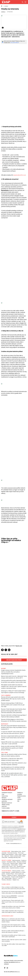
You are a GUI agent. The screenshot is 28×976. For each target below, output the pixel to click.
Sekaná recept (5, 866)
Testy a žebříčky (6, 695)
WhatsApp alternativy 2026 (14, 857)
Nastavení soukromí (7, 802)
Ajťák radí (6, 855)
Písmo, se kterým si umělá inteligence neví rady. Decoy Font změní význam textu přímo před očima (13, 888)
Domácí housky (5, 867)
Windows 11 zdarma (12, 875)
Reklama (4, 797)
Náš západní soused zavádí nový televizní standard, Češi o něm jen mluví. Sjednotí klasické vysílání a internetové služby (13, 686)
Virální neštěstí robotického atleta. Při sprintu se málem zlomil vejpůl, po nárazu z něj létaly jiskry (12, 911)
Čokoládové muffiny (11, 861)
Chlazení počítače (16, 870)
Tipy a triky (4, 752)
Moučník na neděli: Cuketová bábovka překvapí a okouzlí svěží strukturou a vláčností (13, 931)
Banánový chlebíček (21, 861)
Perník (10, 866)
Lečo (15, 866)
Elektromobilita (8, 878)
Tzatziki (20, 864)
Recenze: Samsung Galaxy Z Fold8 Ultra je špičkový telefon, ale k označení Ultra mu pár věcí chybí (12, 704)
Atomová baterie (6, 876)
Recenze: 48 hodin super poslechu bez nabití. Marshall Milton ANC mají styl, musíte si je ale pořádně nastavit (13, 698)
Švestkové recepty (21, 866)
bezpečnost (4, 724)
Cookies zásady (6, 808)
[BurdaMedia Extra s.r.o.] (10, 788)
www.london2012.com (19, 175)
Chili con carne (6, 863)
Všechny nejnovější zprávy (14, 660)
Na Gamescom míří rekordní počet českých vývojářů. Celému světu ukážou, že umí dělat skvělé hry (14, 892)
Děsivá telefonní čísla (16, 851)
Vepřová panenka (16, 860)
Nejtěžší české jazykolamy (8, 854)
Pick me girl (20, 852)
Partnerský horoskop (12, 852)
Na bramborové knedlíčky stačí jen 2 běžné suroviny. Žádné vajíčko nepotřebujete (14, 936)
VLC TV (20, 878)
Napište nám (19, 645)
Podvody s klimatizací (6, 879)
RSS (18, 801)
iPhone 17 (15, 878)
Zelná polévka (14, 864)
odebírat (14, 817)
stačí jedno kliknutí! (14, 42)
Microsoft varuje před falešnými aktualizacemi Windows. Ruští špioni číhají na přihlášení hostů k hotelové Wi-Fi (14, 727)
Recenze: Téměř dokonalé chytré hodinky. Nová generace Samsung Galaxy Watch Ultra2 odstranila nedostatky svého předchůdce (13, 710)
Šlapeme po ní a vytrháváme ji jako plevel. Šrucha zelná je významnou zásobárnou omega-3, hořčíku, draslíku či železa (13, 920)
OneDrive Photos (10, 873)
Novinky (6, 6)
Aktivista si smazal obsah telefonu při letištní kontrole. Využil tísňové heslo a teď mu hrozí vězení (13, 737)
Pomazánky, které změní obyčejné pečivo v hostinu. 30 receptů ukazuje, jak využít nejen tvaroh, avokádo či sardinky (14, 926)
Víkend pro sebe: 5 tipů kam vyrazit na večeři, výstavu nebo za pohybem (14, 940)
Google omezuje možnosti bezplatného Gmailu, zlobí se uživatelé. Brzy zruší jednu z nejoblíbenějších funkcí (13, 672)
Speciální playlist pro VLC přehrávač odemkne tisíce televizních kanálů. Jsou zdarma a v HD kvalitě (13, 769)
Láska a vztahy (18, 854)
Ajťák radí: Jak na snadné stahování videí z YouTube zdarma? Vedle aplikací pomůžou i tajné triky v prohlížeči (13, 775)
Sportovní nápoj (14, 863)
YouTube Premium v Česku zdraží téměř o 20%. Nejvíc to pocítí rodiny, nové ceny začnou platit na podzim (13, 902)
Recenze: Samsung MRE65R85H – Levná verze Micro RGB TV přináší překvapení (13, 896)
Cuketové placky (6, 864)
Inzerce (19, 799)
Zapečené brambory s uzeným (17, 867)
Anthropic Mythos (22, 875)
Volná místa (5, 796)
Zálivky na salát (22, 863)
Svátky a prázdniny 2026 (15, 855)
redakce (3, 11)
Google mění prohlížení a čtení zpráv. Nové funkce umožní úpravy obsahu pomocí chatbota (13, 907)
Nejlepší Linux (16, 879)
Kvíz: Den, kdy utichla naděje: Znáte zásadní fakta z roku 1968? (13, 944)
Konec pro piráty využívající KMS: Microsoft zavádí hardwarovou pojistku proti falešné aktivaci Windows (12, 748)
